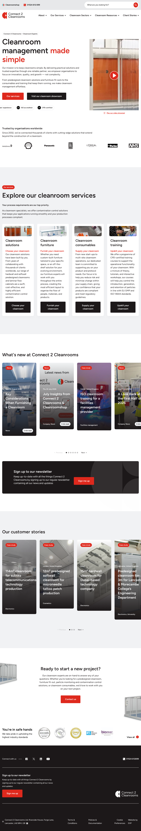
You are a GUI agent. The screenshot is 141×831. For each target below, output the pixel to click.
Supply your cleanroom (88, 307)
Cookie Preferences (119, 821)
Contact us (70, 699)
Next (83, 452)
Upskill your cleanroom (123, 307)
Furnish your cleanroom (53, 307)
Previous (59, 452)
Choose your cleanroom (18, 307)
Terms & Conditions (72, 821)
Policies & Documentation (95, 821)
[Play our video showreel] (114, 71)
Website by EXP (133, 821)
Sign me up (84, 481)
